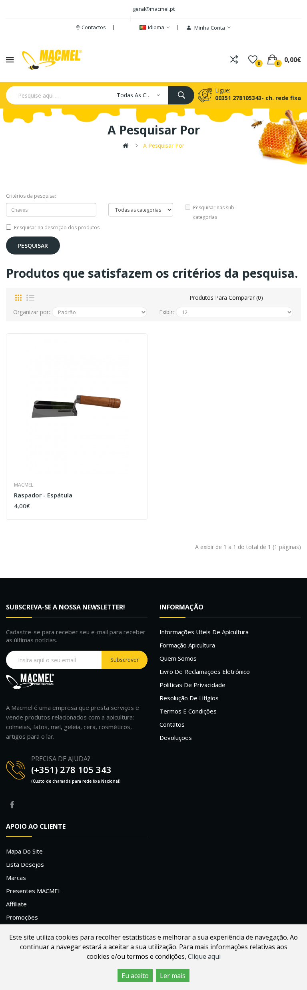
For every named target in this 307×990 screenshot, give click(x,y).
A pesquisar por (163, 145)
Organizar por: (31, 312)
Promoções (22, 917)
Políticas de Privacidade (192, 685)
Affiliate (16, 904)
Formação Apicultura (187, 645)
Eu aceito (135, 975)
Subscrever (124, 659)
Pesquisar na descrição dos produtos (57, 227)
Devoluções (175, 737)
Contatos (172, 724)
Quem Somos (178, 658)
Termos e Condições (188, 711)
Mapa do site (24, 851)
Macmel (23, 484)
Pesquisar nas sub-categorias (214, 212)
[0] (252, 60)
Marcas (16, 878)
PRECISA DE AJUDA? (60, 758)
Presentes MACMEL (33, 891)
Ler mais (172, 975)
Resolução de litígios (189, 698)
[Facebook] (12, 805)
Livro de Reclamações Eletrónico (204, 671)
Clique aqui (204, 956)
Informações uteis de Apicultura (204, 632)
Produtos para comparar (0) (226, 297)
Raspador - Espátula (43, 495)
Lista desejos (25, 864)
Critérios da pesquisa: (31, 195)
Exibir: (166, 312)
